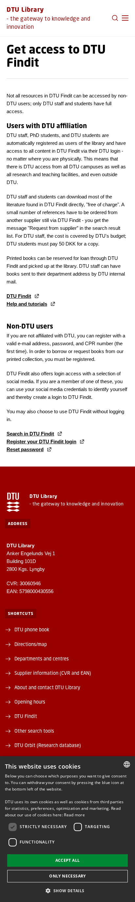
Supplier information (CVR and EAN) (52, 673)
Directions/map (30, 644)
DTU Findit (25, 716)
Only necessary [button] (67, 876)
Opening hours (29, 702)
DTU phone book (31, 629)
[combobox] (127, 764)
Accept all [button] (67, 860)
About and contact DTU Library (47, 687)
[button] (125, 18)
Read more (74, 815)
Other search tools (34, 731)
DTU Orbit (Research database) (47, 745)
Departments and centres (41, 658)
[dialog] (67, 829)
